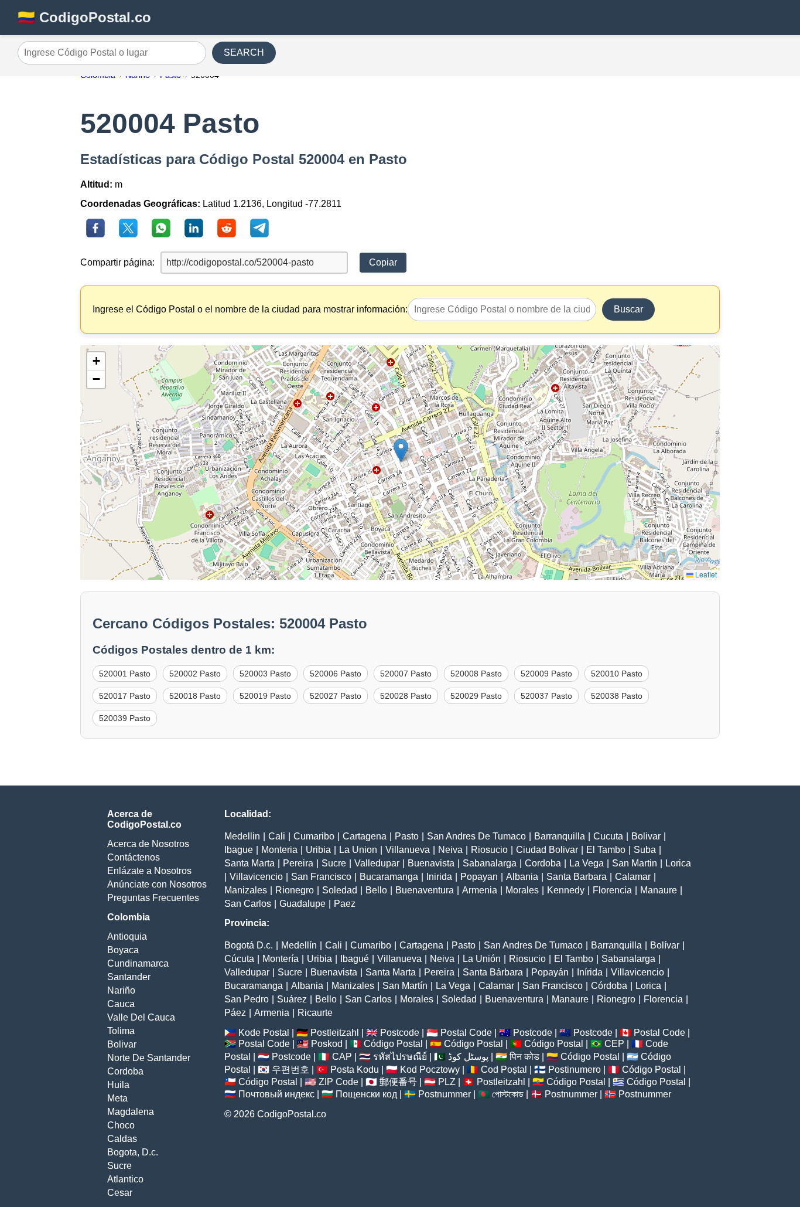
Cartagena (365, 836)
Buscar (628, 309)
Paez (344, 904)
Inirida (439, 877)
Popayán (550, 972)
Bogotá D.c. (248, 945)
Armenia (479, 890)
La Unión (482, 959)
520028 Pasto (406, 696)
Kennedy (565, 890)
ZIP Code (338, 1082)
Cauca (121, 1004)
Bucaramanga (389, 877)
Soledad (339, 890)
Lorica (678, 863)
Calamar (633, 877)
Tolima (121, 1031)
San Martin (634, 863)
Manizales (245, 890)
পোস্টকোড (508, 1094)
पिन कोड (524, 1057)
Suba (645, 850)
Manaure (658, 890)
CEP (614, 1044)
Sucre (119, 1166)
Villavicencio (256, 877)
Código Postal (393, 1044)
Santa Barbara (576, 877)
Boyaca (123, 950)
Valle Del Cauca (141, 1017)
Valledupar (376, 863)
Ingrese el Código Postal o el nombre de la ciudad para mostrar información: (250, 309)
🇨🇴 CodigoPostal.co (84, 17)
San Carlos (247, 904)
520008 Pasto (476, 673)
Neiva (450, 850)
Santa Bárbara (493, 972)
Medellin (242, 836)
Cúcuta (239, 959)
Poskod (327, 1044)
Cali (276, 836)
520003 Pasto (265, 673)
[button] (401, 450)
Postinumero (574, 1070)
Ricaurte (315, 1013)
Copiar (383, 262)
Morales (522, 890)
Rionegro (294, 890)
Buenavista (431, 863)
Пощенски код (366, 1094)
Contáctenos (133, 857)
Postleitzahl (334, 1033)
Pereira (298, 863)
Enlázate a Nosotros (149, 871)
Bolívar (664, 945)
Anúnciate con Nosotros (157, 884)
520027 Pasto (335, 696)
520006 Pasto (335, 673)
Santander (129, 977)
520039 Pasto (125, 718)
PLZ (447, 1082)
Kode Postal (263, 1033)
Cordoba (125, 1071)
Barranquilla (559, 836)
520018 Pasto (195, 696)
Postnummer (444, 1094)
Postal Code (466, 1033)
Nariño (121, 990)
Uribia (318, 850)
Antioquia (127, 936)
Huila (118, 1085)
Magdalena (130, 1112)
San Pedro (246, 999)
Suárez (292, 999)
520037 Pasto (546, 696)
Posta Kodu (354, 1070)
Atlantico (125, 1179)
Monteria (279, 850)
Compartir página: (117, 262)
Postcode (399, 1033)
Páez (235, 1013)
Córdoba (609, 986)
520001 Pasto (125, 673)
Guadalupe (302, 904)
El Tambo (605, 850)
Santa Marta (249, 863)
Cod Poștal (504, 1070)
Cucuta (608, 836)
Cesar (119, 1193)
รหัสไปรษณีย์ (400, 1057)
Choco (121, 1125)
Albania (522, 877)
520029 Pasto (476, 696)
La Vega (586, 863)
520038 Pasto (616, 696)
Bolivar (121, 1044)
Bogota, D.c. (132, 1152)
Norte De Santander (148, 1058)
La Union (358, 850)
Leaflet (705, 574)
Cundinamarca (138, 963)
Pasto (407, 836)
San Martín (405, 986)
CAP (342, 1057)
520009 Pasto (546, 673)
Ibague (238, 850)
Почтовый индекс (276, 1094)
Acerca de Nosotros (148, 844)
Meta (117, 1098)
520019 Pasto (265, 696)
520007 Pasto (406, 673)
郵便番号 (398, 1082)
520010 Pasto (616, 673)
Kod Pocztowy (430, 1070)
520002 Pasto (195, 673)
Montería (280, 959)
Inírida (590, 972)
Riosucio (489, 850)
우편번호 (290, 1070)
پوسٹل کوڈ (468, 1057)
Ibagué (354, 959)
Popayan (479, 877)
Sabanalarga (490, 863)
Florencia (612, 890)
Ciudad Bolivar (547, 850)
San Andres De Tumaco (476, 836)
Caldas (122, 1139)
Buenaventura (424, 890)
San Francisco (321, 877)
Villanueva (407, 850)
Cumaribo (313, 836)
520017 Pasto (125, 696)
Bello (376, 890)
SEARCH (244, 52)
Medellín (299, 945)
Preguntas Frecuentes (153, 898)
